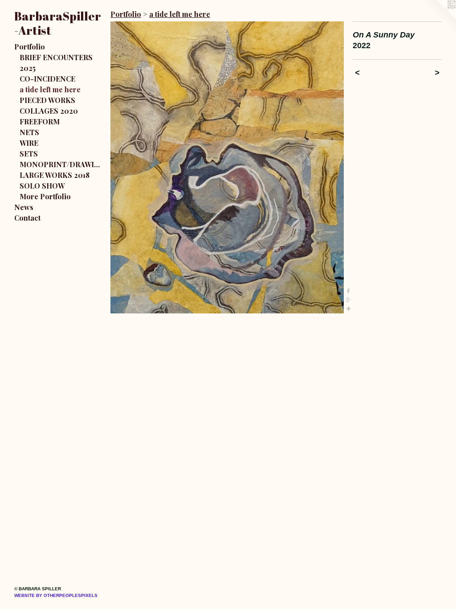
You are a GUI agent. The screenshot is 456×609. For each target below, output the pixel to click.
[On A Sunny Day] (227, 167)
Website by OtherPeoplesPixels (56, 595)
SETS (29, 153)
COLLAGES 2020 (49, 110)
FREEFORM (40, 121)
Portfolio (29, 46)
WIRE (29, 143)
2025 (28, 68)
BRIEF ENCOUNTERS (56, 57)
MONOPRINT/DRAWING (61, 164)
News (23, 207)
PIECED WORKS (47, 100)
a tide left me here (50, 89)
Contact (27, 217)
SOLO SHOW (42, 185)
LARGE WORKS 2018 (55, 175)
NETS (29, 132)
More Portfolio (45, 196)
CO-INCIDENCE (47, 78)
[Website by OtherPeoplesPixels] (438, 18)
